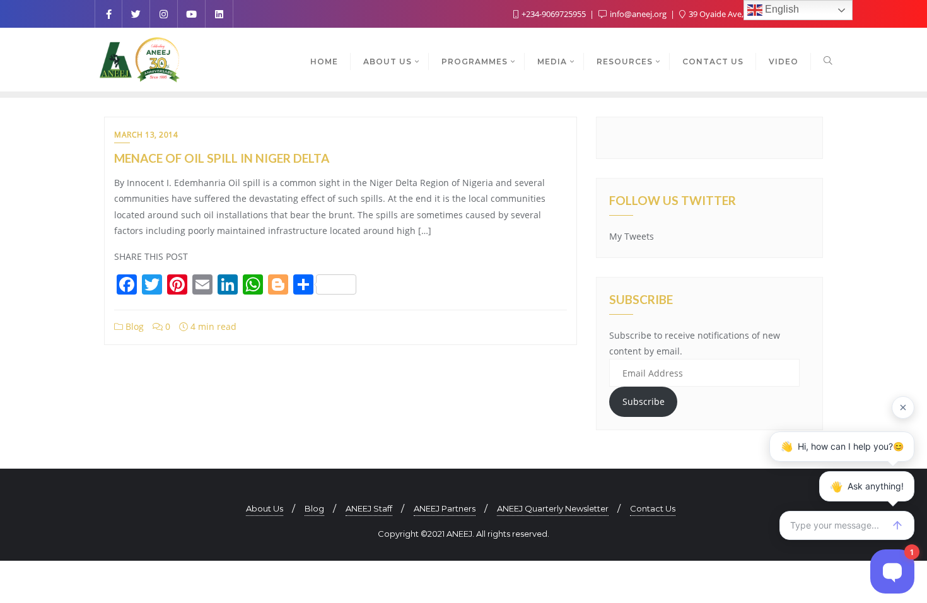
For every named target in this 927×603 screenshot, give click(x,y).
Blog (133, 326)
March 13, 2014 (146, 134)
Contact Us (652, 508)
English (780, 9)
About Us (264, 508)
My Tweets (631, 236)
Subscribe (643, 401)
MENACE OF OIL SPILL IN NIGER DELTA (221, 158)
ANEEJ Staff (369, 508)
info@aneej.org (638, 14)
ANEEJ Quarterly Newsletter (553, 508)
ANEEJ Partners (444, 508)
